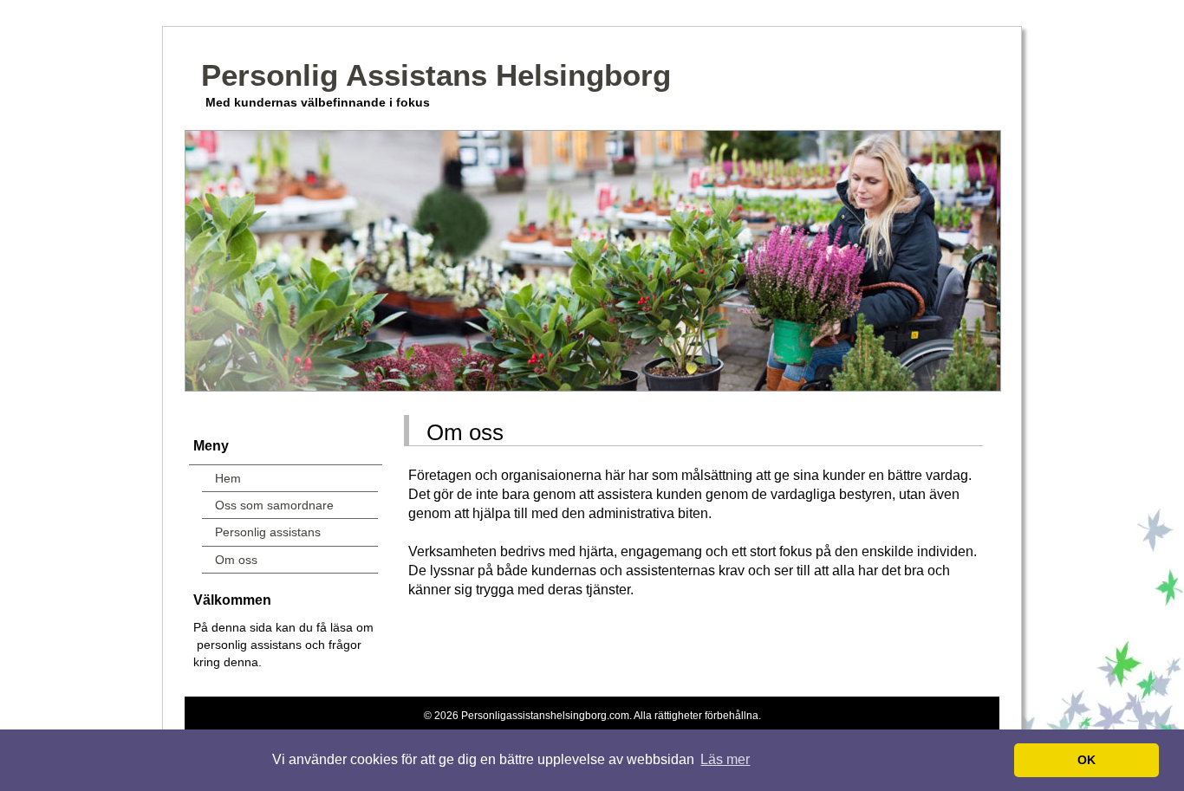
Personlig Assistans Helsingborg (436, 75)
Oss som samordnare (274, 505)
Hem (228, 478)
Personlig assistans (268, 532)
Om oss (236, 560)
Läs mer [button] (725, 759)
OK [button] (1086, 760)
